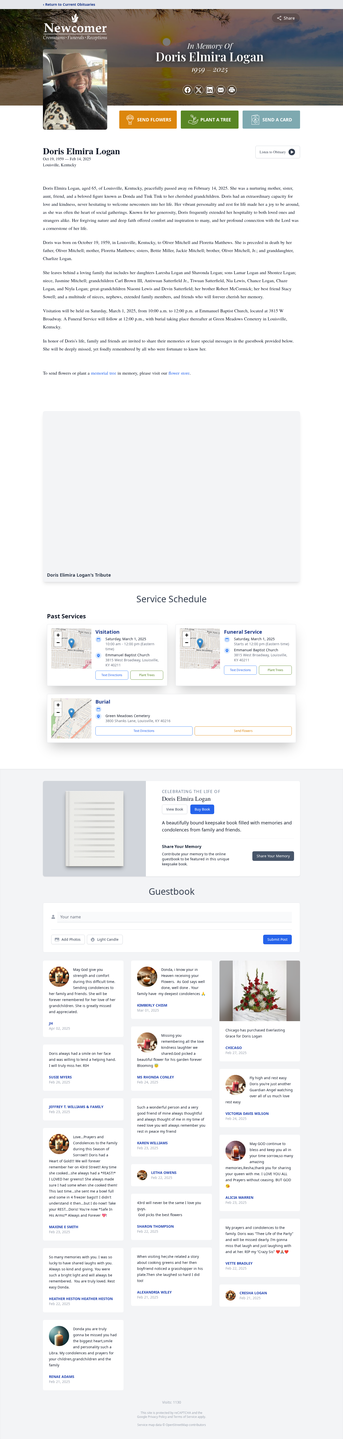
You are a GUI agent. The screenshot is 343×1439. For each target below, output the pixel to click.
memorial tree (103, 373)
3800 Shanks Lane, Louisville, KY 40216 (137, 720)
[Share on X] (198, 89)
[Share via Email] (220, 89)
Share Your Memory (273, 856)
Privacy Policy (157, 1417)
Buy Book (202, 809)
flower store (179, 373)
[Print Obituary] (231, 89)
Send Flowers (243, 731)
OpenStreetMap (177, 1425)
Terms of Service (185, 1417)
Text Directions (111, 675)
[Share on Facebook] (187, 89)
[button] (71, 643)
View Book (174, 809)
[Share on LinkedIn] (209, 89)
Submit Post (277, 939)
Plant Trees (147, 675)
